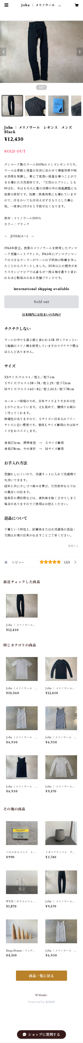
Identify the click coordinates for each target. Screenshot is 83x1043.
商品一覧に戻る (41, 976)
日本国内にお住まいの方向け (41, 314)
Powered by (37, 1002)
